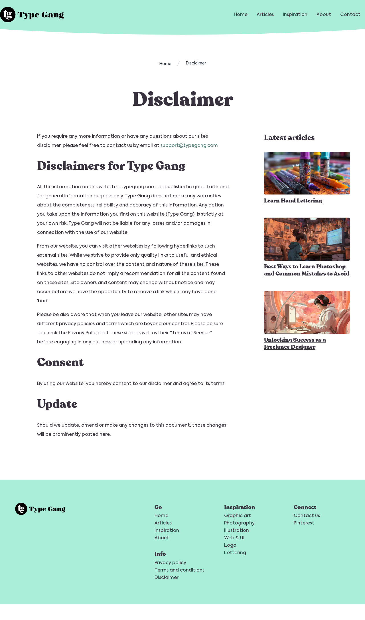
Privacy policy (170, 563)
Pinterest (304, 523)
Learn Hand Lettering (293, 200)
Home (241, 14)
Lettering (235, 553)
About (324, 14)
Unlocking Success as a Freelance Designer (295, 343)
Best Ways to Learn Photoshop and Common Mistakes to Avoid (306, 270)
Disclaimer (167, 577)
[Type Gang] (32, 15)
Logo (230, 545)
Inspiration (295, 14)
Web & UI (234, 538)
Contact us (307, 515)
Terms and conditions (179, 570)
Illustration (236, 530)
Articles (265, 14)
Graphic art (237, 515)
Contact (350, 14)
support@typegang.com (189, 145)
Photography (239, 523)
